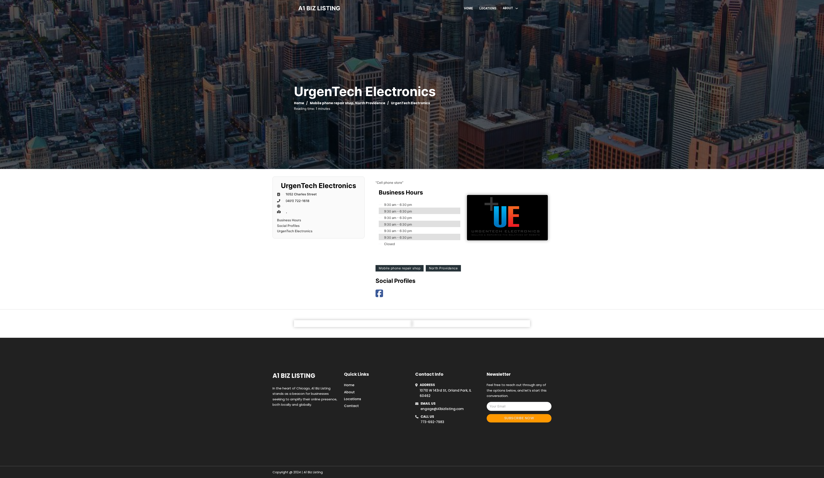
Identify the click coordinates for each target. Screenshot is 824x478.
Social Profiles (288, 226)
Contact (351, 405)
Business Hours (289, 220)
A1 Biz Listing (294, 375)
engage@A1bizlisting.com (442, 409)
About (349, 392)
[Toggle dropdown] (516, 8)
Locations (487, 8)
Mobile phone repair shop (332, 103)
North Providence (370, 103)
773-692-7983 (432, 422)
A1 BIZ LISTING (319, 8)
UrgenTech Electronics (294, 231)
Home (468, 8)
